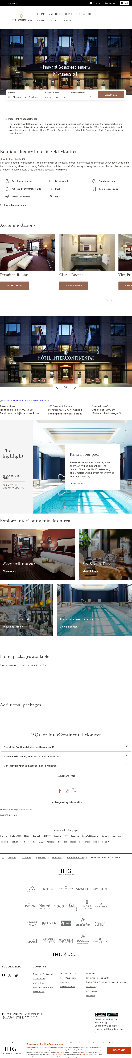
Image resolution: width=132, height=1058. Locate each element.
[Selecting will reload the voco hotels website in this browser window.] (59, 905)
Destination (83, 14)
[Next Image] (111, 299)
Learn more (76, 483)
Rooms (41, 14)
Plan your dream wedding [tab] (13, 486)
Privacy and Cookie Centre (98, 978)
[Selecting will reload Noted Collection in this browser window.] (45, 905)
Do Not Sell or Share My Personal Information (106, 982)
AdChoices (91, 987)
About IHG (90, 973)
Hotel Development (68, 978)
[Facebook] (4, 975)
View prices (111, 95)
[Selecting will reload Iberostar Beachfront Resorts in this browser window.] (101, 905)
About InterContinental (43, 974)
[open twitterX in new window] (73, 790)
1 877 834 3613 (32, 1016)
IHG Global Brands (68, 973)
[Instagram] (16, 975)
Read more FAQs (66, 776)
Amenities (55, 14)
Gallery (67, 21)
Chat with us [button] (13, 3)
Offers (54, 21)
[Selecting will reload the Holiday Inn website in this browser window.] (83, 923)
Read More (61, 169)
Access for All (39, 978)
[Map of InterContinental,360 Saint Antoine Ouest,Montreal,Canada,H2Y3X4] (24, 400)
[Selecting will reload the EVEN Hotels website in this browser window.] (49, 923)
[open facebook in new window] (58, 790)
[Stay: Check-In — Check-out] (23, 97)
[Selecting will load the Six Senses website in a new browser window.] (32, 888)
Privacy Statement (86, 1054)
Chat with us (38, 983)
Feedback (90, 996)
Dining (68, 14)
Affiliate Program (67, 987)
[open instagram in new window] (65, 790)
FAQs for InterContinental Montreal (66, 735)
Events (41, 21)
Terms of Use (38, 992)
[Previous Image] (101, 299)
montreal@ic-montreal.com (23, 413)
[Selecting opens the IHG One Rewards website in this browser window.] (66, 954)
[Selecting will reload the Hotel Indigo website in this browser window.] (30, 905)
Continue (119, 1050)
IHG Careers (91, 991)
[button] (124, 3)
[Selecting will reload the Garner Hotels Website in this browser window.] (100, 923)
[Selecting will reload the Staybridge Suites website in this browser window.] (66, 940)
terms (59, 1052)
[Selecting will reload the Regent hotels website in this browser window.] (49, 888)
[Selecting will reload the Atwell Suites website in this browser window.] (49, 940)
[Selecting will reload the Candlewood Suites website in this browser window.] (100, 940)
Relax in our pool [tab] (11, 476)
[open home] (4, 857)
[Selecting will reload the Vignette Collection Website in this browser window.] (83, 888)
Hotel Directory (67, 982)
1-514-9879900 (24, 409)
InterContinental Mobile (43, 987)
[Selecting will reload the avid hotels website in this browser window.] (32, 940)
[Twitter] (9, 975)
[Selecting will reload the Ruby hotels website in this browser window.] (73, 905)
